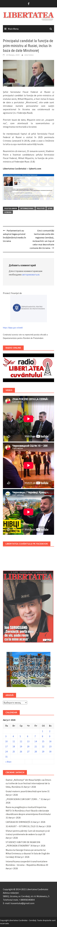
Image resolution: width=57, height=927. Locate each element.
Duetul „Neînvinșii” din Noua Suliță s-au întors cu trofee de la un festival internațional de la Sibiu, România (28, 783)
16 (50, 741)
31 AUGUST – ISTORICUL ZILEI (21, 826)
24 (6, 751)
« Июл (8, 761)
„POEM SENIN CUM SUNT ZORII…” (23, 799)
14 (35, 741)
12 (21, 741)
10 (6, 741)
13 (28, 741)
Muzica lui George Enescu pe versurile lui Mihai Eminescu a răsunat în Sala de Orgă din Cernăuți (28, 853)
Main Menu (13, 28)
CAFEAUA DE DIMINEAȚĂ (18, 821)
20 (28, 746)
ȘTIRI (50, 208)
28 (35, 751)
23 (50, 746)
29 (43, 751)
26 (21, 751)
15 (43, 741)
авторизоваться (30, 274)
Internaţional (26, 208)
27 (28, 751)
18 (14, 746)
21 (35, 746)
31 (6, 756)
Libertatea (28, 55)
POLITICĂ (40, 208)
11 (14, 741)
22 (43, 746)
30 (50, 751)
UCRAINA (7, 212)
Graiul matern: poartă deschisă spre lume (26, 791)
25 (14, 751)
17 (6, 746)
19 (21, 746)
